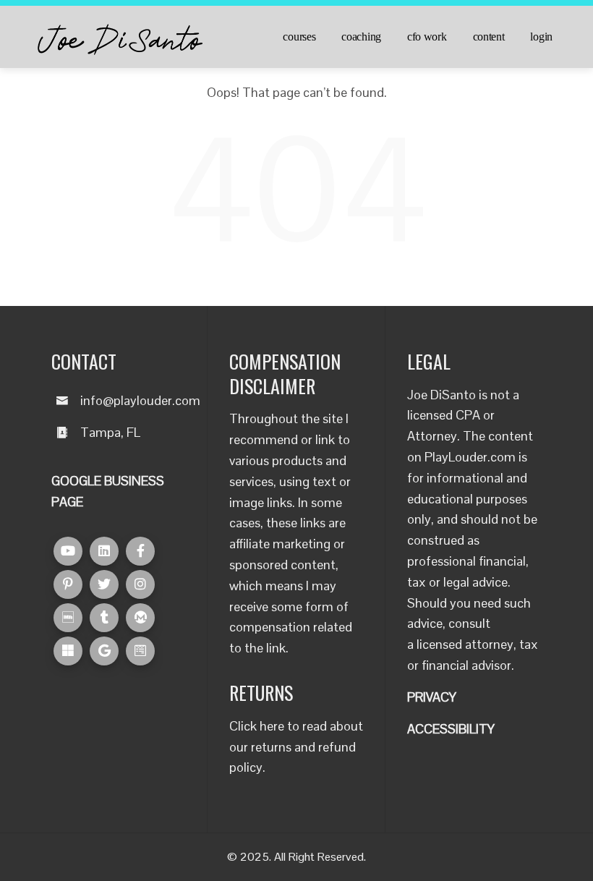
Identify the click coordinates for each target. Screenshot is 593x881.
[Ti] (104, 617)
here (272, 726)
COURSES (299, 37)
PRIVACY (431, 697)
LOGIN (541, 37)
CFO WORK (427, 37)
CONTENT (489, 37)
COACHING (361, 37)
